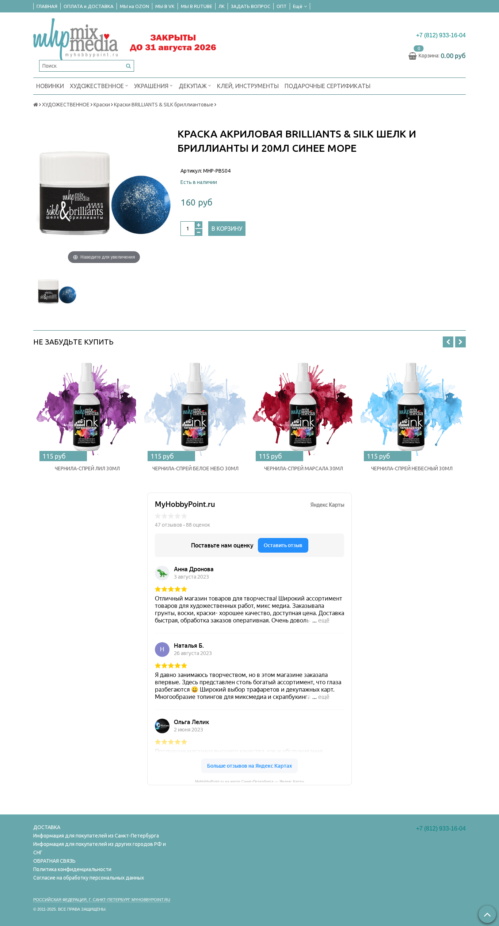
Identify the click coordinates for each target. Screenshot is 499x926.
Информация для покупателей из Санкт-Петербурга (96, 836)
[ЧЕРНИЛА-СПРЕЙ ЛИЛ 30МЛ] (87, 407)
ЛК (221, 6)
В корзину (227, 228)
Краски (102, 105)
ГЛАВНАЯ (47, 6)
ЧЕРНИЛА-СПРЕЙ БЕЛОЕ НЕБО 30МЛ (195, 468)
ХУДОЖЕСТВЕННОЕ (97, 86)
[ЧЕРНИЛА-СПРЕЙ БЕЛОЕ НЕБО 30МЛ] (195, 407)
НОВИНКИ (50, 86)
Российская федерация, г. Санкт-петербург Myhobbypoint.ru (101, 899)
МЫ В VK (165, 6)
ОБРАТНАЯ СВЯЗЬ (54, 861)
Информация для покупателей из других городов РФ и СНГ (99, 848)
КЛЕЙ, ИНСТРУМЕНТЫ (248, 86)
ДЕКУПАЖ (193, 86)
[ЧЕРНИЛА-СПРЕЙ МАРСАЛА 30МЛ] (303, 407)
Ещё (297, 6)
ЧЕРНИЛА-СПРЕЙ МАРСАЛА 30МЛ (303, 468)
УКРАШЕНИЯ (152, 86)
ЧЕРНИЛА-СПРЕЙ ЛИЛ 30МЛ (87, 468)
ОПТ (282, 6)
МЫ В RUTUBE (196, 6)
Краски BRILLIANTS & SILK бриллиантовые (163, 105)
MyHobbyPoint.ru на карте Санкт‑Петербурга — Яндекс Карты (249, 780)
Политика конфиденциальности (72, 869)
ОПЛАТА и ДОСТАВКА (89, 6)
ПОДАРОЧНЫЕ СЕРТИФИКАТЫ (327, 86)
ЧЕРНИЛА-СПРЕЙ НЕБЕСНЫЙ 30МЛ (412, 468)
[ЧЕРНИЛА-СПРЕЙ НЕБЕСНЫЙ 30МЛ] (412, 407)
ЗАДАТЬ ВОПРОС (250, 6)
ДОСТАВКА (46, 827)
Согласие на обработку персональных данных (88, 878)
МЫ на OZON (134, 6)
